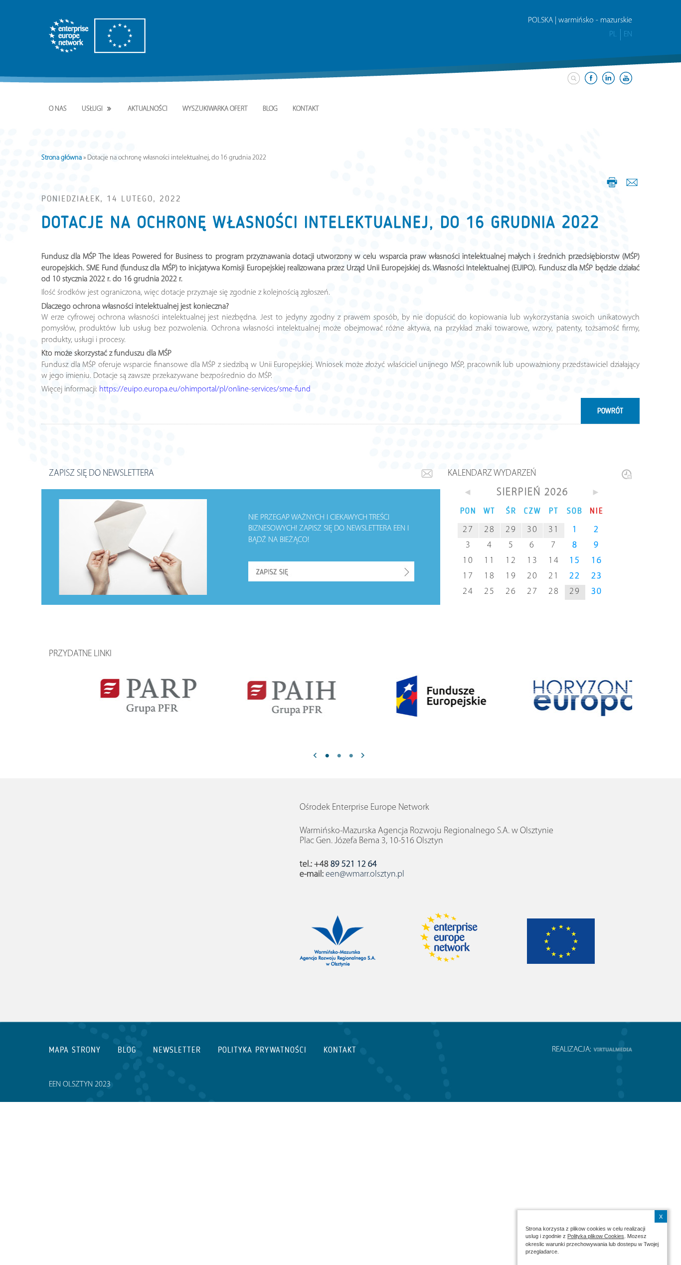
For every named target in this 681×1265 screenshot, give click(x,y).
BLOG (127, 1050)
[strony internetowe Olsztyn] (612, 1050)
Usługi (92, 109)
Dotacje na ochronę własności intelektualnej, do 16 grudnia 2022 (320, 222)
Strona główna (61, 158)
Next (363, 756)
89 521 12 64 (354, 864)
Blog (270, 109)
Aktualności (148, 109)
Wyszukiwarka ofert (215, 109)
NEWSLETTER (177, 1050)
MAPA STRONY (75, 1050)
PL (613, 34)
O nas (58, 109)
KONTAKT (340, 1050)
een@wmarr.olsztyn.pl (365, 874)
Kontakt (306, 109)
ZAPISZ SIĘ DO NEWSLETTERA (101, 473)
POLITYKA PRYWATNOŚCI (262, 1050)
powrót (610, 410)
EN (628, 34)
